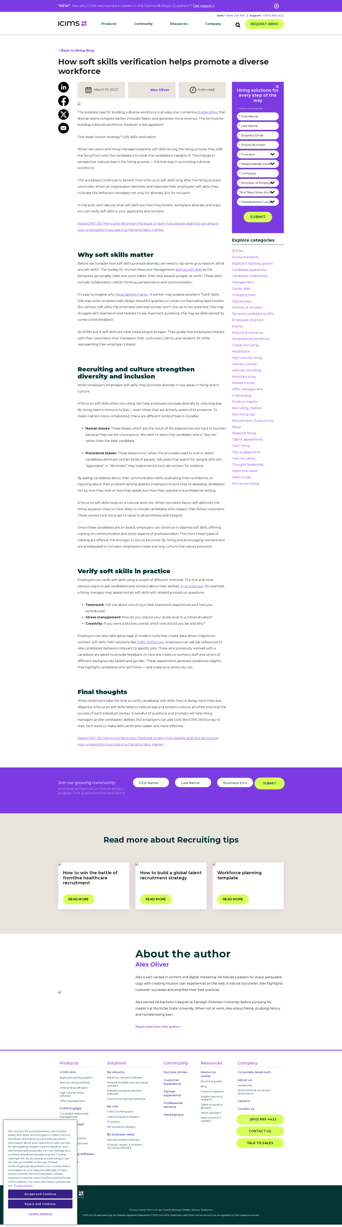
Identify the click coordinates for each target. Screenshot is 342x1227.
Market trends (243, 383)
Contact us (246, 1109)
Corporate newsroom (254, 1072)
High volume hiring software (72, 1094)
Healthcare (241, 351)
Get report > (204, 6)
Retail (236, 427)
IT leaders (113, 1121)
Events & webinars (212, 1091)
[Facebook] (65, 101)
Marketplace (174, 1114)
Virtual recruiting (245, 483)
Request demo (264, 24)
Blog (204, 1086)
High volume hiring (247, 358)
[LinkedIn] (65, 87)
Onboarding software (73, 1087)
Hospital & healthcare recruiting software (127, 1084)
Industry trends (244, 364)
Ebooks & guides (211, 1081)
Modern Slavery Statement (197, 1209)
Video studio (241, 477)
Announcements (245, 257)
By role (112, 1106)
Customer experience (172, 1082)
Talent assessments (247, 439)
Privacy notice (137, 1209)
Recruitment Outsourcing (252, 421)
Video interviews (245, 471)
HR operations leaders (121, 1126)
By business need (120, 1134)
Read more (78, 899)
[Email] (65, 128)
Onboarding (241, 395)
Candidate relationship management (74, 1115)
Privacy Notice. (23, 1185)
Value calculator (211, 1112)
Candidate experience (249, 270)
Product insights (245, 402)
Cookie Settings (172, 1209)
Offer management (247, 389)
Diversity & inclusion (247, 307)
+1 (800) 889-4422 (273, 15)
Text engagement (246, 452)
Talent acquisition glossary (212, 1106)
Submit (258, 217)
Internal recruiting (246, 370)
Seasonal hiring (244, 433)
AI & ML (238, 251)
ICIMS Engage (70, 1108)
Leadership (245, 1085)
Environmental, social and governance (254, 1092)
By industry (115, 1072)
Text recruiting (243, 458)
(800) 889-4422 (261, 1119)
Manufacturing (244, 376)
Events (237, 326)
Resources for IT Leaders (211, 1119)
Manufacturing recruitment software (124, 1092)
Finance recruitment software (126, 1098)
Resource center (208, 1074)
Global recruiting (245, 345)
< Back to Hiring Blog (76, 50)
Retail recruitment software (124, 1077)
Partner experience (172, 1093)
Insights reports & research (212, 1098)
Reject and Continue (40, 1203)
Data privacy (242, 301)
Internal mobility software (123, 1139)
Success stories (175, 1072)
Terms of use (154, 1209)
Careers (244, 1101)
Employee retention (248, 320)
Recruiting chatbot (247, 408)
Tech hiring (241, 446)
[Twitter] (65, 114)
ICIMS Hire (68, 1072)
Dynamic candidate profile (253, 314)
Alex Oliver (159, 90)
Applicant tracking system (252, 263)
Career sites (241, 288)
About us (245, 1080)
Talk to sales (260, 1143)
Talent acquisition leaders (123, 1116)
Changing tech (244, 295)
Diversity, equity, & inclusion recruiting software (124, 1146)
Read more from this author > (158, 1027)
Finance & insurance (247, 333)
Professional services (173, 1105)
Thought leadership (248, 464)
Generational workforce (251, 339)
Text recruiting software (75, 1082)
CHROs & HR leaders (120, 1111)
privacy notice (271, 795)
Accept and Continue (40, 1194)
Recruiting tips (243, 414)
